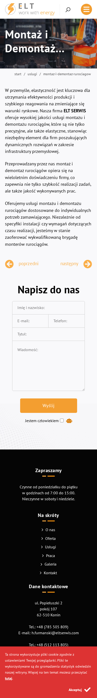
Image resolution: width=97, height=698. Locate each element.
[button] (65, 9)
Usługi (50, 546)
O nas (50, 529)
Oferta (50, 538)
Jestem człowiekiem (42, 420)
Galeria (50, 564)
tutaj (8, 678)
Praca (50, 555)
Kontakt (50, 572)
